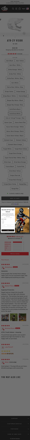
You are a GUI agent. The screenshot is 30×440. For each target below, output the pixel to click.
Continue (8, 230)
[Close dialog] (28, 208)
